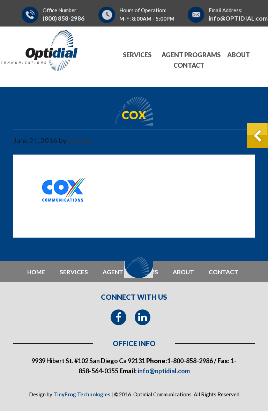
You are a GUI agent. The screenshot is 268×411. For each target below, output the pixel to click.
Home (36, 272)
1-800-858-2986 (190, 361)
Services (74, 272)
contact (223, 272)
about (183, 272)
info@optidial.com (163, 371)
